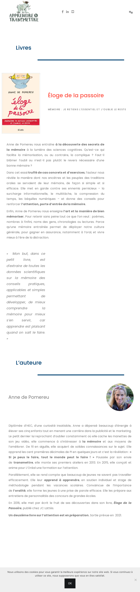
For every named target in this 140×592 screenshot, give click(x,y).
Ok (70, 583)
